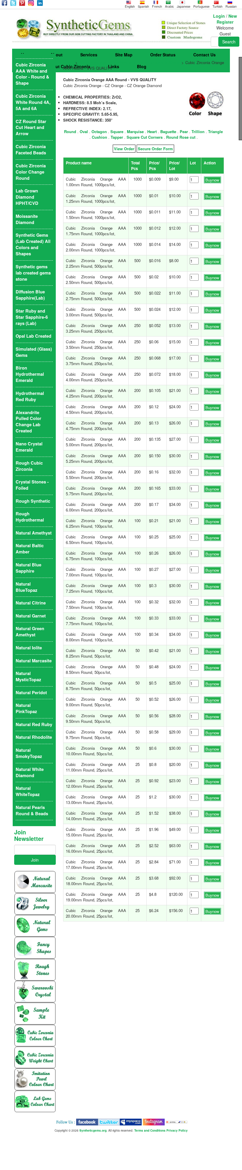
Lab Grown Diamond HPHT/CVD (27, 197)
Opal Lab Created (33, 336)
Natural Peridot (31, 692)
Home (68, 62)
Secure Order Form (155, 148)
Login (219, 16)
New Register (227, 19)
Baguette (168, 131)
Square (116, 131)
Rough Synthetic (33, 501)
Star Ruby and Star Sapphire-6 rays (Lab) (32, 317)
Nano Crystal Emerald (29, 447)
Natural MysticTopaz (28, 676)
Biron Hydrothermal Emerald (30, 374)
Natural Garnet (31, 616)
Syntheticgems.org (93, 1130)
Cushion (99, 137)
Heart (152, 131)
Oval (84, 131)
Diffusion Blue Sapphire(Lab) (30, 295)
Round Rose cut (180, 137)
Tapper (117, 137)
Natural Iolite (29, 648)
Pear (184, 131)
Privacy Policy (177, 1130)
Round (70, 131)
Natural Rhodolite (34, 737)
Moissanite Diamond (27, 219)
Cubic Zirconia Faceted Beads (31, 149)
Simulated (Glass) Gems (34, 352)
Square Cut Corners (145, 137)
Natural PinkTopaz (26, 708)
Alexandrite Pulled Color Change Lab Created (28, 421)
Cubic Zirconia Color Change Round (31, 172)
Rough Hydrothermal (30, 517)
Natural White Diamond (30, 772)
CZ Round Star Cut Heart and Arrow (31, 127)
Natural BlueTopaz (26, 587)
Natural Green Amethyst (30, 631)
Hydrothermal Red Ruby (30, 396)
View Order (124, 148)
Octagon (99, 131)
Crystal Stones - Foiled (32, 485)
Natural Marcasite (34, 661)
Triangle (215, 131)
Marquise (135, 131)
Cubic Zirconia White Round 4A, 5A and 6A (33, 102)
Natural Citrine (31, 603)
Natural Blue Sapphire (28, 568)
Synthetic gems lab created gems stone (33, 273)
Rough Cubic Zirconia (29, 466)
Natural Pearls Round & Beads (32, 810)
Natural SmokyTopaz (29, 753)
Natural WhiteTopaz (28, 791)
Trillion (198, 131)
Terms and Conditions (150, 1130)
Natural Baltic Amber (30, 548)
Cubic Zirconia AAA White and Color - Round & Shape (129, 62)
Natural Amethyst (34, 533)
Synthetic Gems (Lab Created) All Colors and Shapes (33, 244)
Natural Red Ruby (34, 724)
